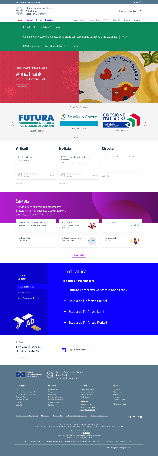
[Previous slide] (12, 124)
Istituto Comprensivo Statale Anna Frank (97, 289)
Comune (19, 404)
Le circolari (116, 397)
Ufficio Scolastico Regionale (26, 392)
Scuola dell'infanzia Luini (86, 311)
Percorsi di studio (86, 394)
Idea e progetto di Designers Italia (119, 447)
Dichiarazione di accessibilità (76, 415)
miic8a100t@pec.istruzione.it (113, 426)
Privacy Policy (58, 415)
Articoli (115, 394)
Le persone (52, 394)
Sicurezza (126, 20)
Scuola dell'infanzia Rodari (87, 322)
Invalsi (18, 402)
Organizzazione (53, 402)
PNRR (106, 20)
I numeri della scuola (55, 397)
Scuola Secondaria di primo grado (31, 298)
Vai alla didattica (23, 358)
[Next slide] (145, 124)
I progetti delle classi (88, 409)
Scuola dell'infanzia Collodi (87, 300)
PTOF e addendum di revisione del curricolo (76, 158)
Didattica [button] (49, 19)
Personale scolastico (88, 389)
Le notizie (116, 389)
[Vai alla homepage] (19, 11)
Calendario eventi (119, 399)
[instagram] (141, 11)
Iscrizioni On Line (22, 399)
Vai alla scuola (22, 86)
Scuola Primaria (24, 292)
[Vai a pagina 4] (81, 137)
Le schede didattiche (88, 407)
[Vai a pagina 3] (79, 137)
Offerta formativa (87, 404)
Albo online (45, 415)
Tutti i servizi (85, 397)
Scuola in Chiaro (21, 397)
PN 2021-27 (116, 20)
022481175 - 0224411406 (51, 426)
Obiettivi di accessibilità (99, 415)
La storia (51, 404)
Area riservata (79, 20)
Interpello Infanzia (26, 157)
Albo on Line (117, 392)
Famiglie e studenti (87, 392)
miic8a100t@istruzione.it (73, 426)
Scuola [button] (20, 19)
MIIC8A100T (86, 433)
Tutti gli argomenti (119, 404)
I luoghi (50, 392)
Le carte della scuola (55, 399)
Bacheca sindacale (94, 20)
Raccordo (137, 20)
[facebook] (138, 11)
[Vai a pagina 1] (74, 137)
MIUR (18, 389)
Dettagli (57, 27)
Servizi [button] (30, 19)
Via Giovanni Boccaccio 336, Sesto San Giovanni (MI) (82, 424)
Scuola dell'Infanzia (26, 286)
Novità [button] (39, 19)
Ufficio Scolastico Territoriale (26, 394)
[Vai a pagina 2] (77, 137)
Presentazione (53, 389)
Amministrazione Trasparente (27, 415)
